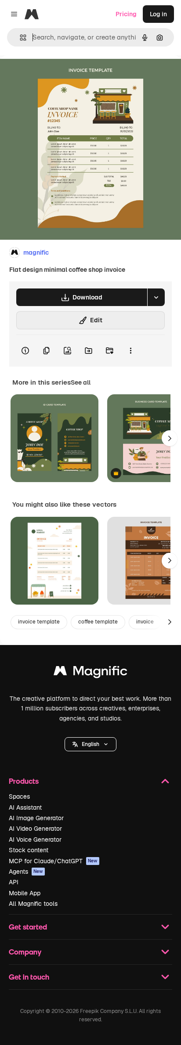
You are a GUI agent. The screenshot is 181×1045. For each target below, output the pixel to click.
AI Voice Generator (35, 839)
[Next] (169, 438)
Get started (28, 926)
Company (25, 951)
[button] (90, 744)
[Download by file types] (156, 297)
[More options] (130, 351)
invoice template (39, 621)
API (13, 882)
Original (56, 75)
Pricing (126, 14)
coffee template (98, 621)
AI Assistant (25, 807)
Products (24, 781)
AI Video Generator (35, 828)
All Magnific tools (33, 904)
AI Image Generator (36, 818)
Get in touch (29, 976)
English (90, 744)
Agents (26, 872)
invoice (145, 621)
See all (80, 382)
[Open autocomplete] (19, 37)
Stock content (28, 850)
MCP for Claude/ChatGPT (53, 861)
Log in (158, 14)
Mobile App (24, 893)
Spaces (19, 796)
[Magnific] (90, 673)
